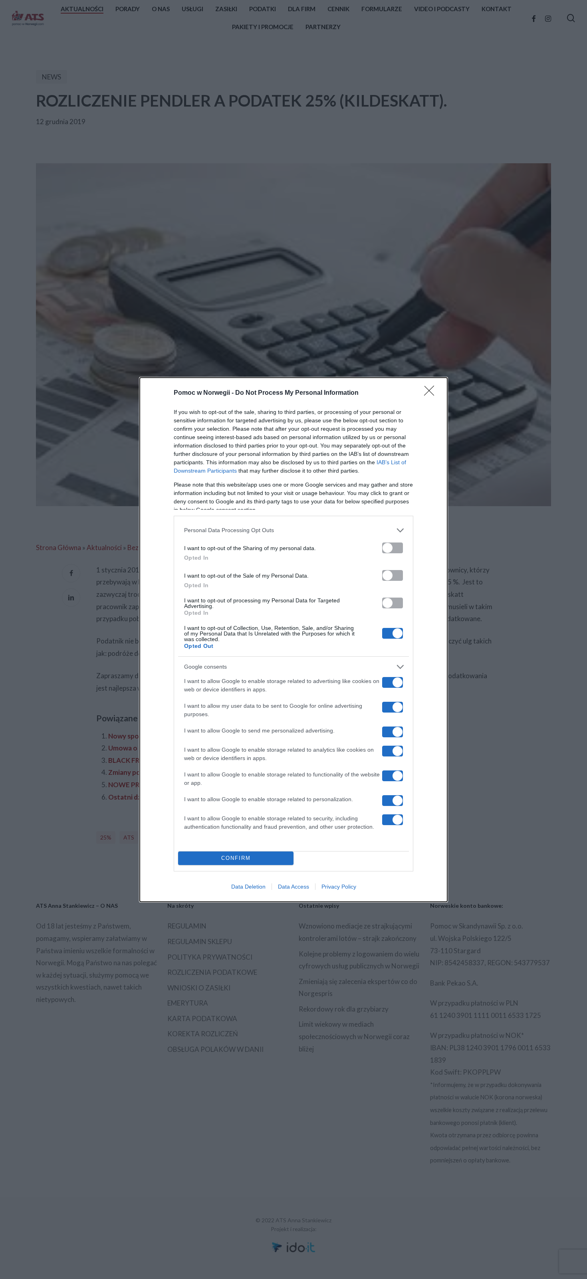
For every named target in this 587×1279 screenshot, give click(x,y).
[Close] (431, 393)
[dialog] (293, 640)
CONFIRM (236, 858)
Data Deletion (248, 886)
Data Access (293, 886)
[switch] (392, 547)
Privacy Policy (338, 886)
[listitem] (293, 530)
